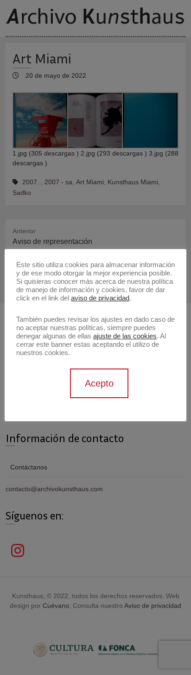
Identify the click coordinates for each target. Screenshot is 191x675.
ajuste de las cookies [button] (125, 336)
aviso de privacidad (100, 298)
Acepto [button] (99, 383)
